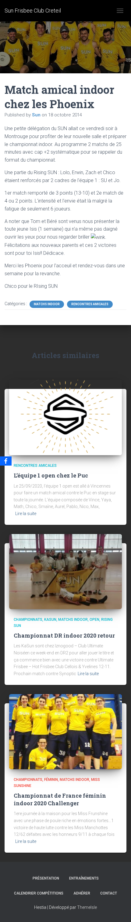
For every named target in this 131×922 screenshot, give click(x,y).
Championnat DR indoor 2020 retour (64, 635)
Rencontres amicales (89, 304)
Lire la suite (25, 513)
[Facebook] (6, 461)
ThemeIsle (87, 907)
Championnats (28, 619)
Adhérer (81, 893)
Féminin (51, 779)
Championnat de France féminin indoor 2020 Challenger (60, 799)
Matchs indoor (47, 304)
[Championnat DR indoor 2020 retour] (65, 571)
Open (94, 619)
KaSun (50, 619)
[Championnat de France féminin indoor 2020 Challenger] (65, 731)
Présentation (46, 878)
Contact (108, 893)
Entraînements (84, 878)
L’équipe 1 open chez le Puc (51, 475)
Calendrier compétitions (38, 893)
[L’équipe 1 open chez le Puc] (65, 417)
